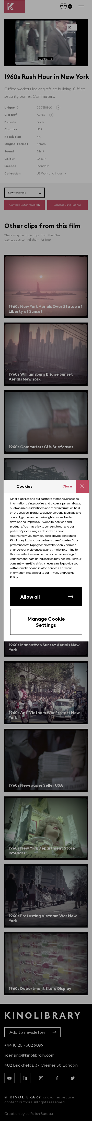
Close (67, 486)
